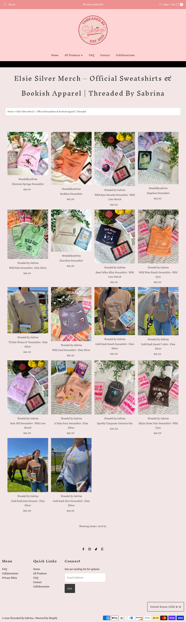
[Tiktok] (96, 549)
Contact (105, 55)
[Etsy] (102, 549)
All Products (73, 55)
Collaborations (125, 55)
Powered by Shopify (46, 618)
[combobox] (31, 4)
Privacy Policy (9, 578)
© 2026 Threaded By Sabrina (17, 618)
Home (55, 55)
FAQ (91, 55)
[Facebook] (83, 549)
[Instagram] (89, 549)
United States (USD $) (164, 607)
